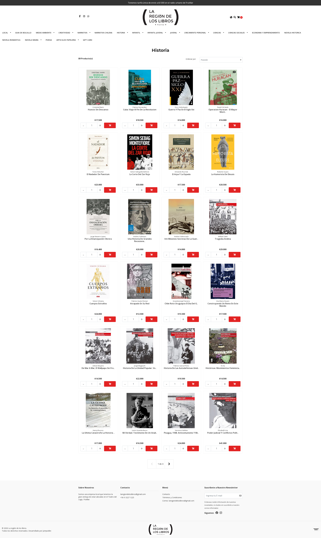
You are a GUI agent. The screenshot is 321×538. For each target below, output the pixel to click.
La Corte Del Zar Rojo (139, 174)
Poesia (49, 40)
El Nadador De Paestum (98, 174)
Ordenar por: (191, 59)
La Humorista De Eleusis (222, 174)
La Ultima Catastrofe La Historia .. (98, 432)
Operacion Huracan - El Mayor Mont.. (223, 110)
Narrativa (82, 32)
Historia (121, 32)
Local (5, 32)
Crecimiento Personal (195, 32)
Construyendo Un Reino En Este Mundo (223, 304)
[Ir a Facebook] (79, 16)
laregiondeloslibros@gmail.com (133, 494)
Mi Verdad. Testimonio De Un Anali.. (140, 432)
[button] (231, 17)
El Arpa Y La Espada (181, 174)
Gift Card (87, 40)
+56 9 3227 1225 (127, 497)
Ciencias (217, 32)
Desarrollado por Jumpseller (39, 531)
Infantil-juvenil (155, 32)
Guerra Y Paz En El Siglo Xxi (181, 109)
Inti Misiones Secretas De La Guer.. (181, 238)
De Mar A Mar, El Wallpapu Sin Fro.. (98, 368)
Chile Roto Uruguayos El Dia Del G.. (181, 303)
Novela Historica (292, 32)
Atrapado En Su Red (139, 303)
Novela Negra (31, 40)
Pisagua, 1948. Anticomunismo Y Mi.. (181, 432)
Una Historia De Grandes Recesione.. (140, 240)
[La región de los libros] (160, 17)
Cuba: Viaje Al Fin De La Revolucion (139, 109)
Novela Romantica (11, 40)
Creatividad (64, 32)
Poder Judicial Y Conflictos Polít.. (222, 432)
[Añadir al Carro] (110, 125)
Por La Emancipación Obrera (98, 238)
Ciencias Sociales (236, 32)
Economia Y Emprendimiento (266, 32)
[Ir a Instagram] (84, 16)
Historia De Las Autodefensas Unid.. (181, 368)
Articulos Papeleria (66, 40)
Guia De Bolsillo (23, 32)
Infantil (136, 32)
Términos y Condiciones (172, 497)
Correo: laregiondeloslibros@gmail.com (178, 501)
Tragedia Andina (223, 238)
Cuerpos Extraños (98, 303)
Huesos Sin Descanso (98, 109)
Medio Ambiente (43, 32)
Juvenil (173, 32)
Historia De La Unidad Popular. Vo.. (139, 368)
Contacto (166, 494)
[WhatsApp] (88, 16)
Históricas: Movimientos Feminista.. (223, 368)
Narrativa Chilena (103, 32)
